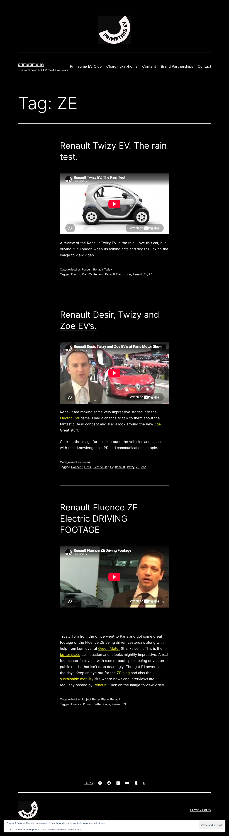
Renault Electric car (118, 274)
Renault (87, 269)
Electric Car (79, 274)
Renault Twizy (102, 269)
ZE (150, 274)
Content (149, 66)
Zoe (157, 424)
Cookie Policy (74, 829)
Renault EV (140, 274)
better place (70, 654)
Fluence (76, 704)
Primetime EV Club (86, 66)
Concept (77, 467)
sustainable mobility (76, 679)
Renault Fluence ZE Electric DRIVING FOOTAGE (99, 518)
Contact (204, 66)
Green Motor (109, 648)
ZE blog (123, 673)
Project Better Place (95, 699)
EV (90, 274)
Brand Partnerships (177, 66)
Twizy (130, 467)
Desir (87, 467)
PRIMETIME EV (31, 64)
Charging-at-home (122, 66)
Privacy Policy (200, 810)
